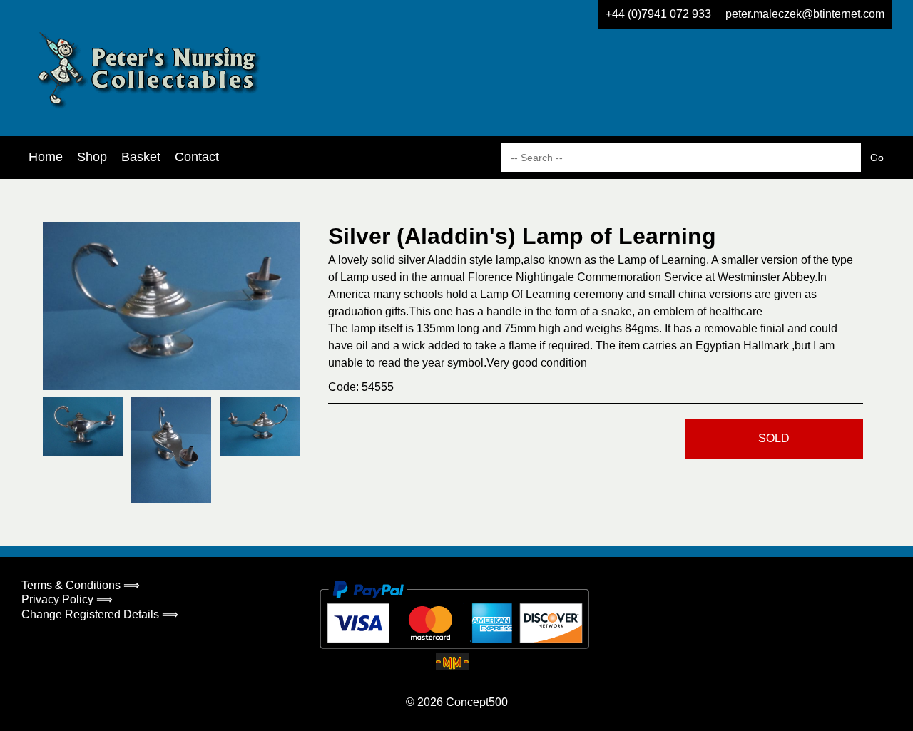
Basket (140, 157)
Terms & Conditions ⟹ (80, 585)
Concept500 (477, 702)
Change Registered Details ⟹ (99, 614)
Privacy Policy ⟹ (67, 599)
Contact (197, 157)
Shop (92, 157)
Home (46, 157)
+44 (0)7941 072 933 (658, 14)
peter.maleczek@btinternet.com (804, 14)
